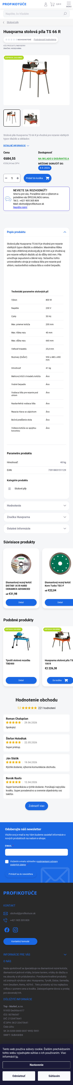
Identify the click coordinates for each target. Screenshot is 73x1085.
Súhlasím (54, 1076)
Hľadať (65, 14)
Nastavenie (36, 1064)
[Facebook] (6, 929)
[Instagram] (15, 929)
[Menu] (69, 4)
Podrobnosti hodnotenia (45, 39)
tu (16, 1056)
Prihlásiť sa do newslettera (21, 874)
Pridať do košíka (34, 178)
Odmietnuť (18, 1076)
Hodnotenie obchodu (37, 699)
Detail (21, 602)
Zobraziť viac (36, 805)
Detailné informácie (14, 145)
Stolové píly (20, 488)
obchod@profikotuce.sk (22, 913)
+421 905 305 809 (19, 920)
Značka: (12, 48)
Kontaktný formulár (20, 941)
